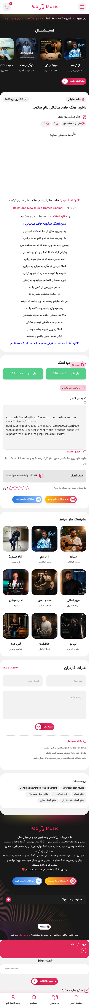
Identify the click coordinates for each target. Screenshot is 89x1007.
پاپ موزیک (81, 18)
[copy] (41, 476)
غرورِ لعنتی (73, 600)
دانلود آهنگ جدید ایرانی (38, 794)
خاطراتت (44, 643)
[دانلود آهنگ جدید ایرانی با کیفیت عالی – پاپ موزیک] (44, 7)
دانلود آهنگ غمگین (48, 800)
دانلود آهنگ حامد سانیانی (62, 343)
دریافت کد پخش (71, 388)
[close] (85, 403)
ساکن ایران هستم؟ (72, 990)
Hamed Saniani (53, 208)
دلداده (73, 556)
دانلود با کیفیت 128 (21, 374)
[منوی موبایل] (82, 7)
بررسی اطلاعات (48, 981)
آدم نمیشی (15, 600)
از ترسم (75, 65)
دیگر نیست (26, 65)
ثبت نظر (48, 727)
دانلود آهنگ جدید (70, 200)
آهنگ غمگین (74, 117)
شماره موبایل (44, 960)
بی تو (73, 643)
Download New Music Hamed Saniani (38, 788)
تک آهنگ (49, 18)
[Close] (83, 951)
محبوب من (44, 600)
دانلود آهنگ (60, 216)
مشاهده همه (77, 81)
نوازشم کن (51, 65)
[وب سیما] (44, 927)
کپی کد (76, 365)
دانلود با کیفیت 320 (64, 374)
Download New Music (27, 208)
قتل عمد (16, 643)
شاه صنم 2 (15, 556)
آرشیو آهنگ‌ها (64, 18)
